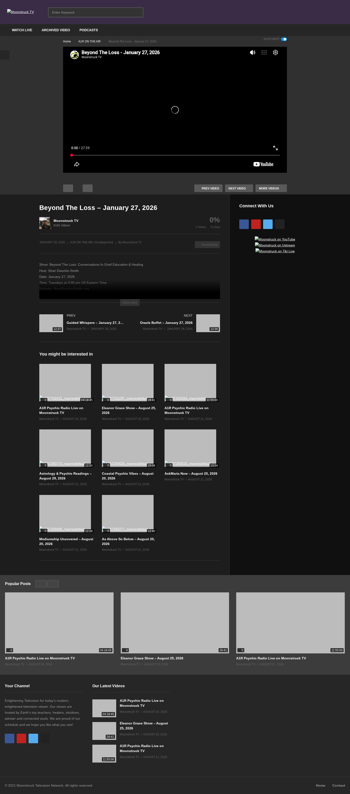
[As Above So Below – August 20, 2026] (129, 514)
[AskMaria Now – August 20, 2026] (192, 449)
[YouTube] (256, 224)
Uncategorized (103, 242)
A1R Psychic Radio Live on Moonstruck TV (40, 658)
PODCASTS (89, 30)
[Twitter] (268, 224)
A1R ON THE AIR (81, 242)
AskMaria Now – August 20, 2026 (191, 473)
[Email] (280, 224)
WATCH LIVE (22, 30)
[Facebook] (244, 224)
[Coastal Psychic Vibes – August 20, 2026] (129, 449)
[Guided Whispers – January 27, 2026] (82, 328)
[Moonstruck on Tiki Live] (275, 251)
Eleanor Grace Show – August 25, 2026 (152, 658)
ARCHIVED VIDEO (56, 30)
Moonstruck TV (66, 221)
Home (320, 785)
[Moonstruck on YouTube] (275, 239)
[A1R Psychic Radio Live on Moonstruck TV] (67, 383)
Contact (338, 785)
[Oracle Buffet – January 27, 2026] (177, 328)
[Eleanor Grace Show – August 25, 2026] (129, 383)
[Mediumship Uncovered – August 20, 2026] (67, 514)
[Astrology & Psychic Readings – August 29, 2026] (67, 449)
